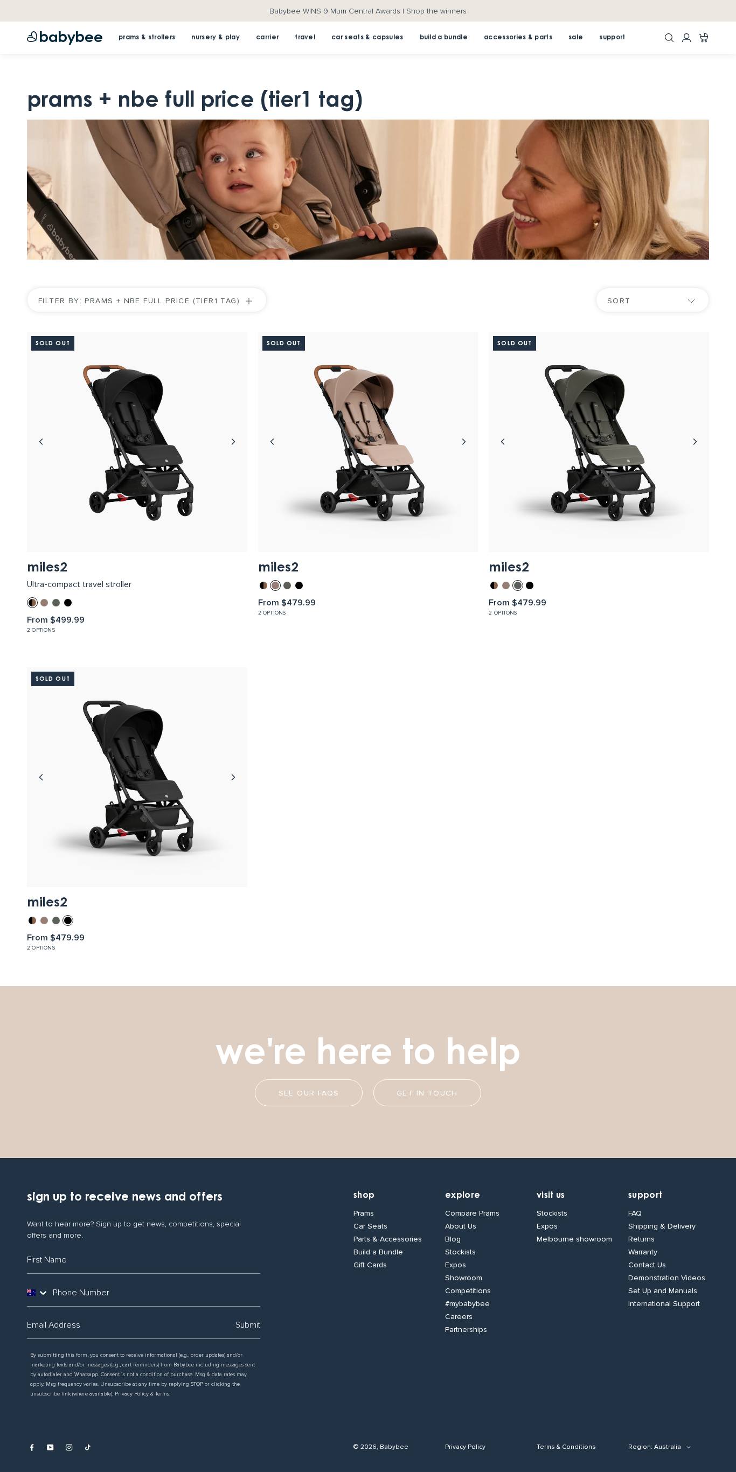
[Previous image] (41, 441)
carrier (267, 37)
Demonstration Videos (666, 1278)
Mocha (44, 602)
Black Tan (32, 602)
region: (640, 1447)
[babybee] (64, 38)
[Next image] (233, 441)
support (612, 37)
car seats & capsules (367, 37)
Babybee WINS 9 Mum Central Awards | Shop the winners (368, 11)
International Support (664, 1304)
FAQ (635, 1213)
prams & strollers (147, 37)
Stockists (460, 1252)
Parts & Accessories (387, 1239)
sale (575, 37)
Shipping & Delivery (662, 1226)
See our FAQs (309, 1093)
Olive (56, 602)
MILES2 (47, 568)
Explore (462, 1195)
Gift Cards (370, 1265)
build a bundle (444, 37)
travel (305, 37)
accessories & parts (518, 37)
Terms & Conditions (566, 1447)
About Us (460, 1226)
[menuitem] (267, 37)
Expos (455, 1265)
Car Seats (370, 1226)
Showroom (463, 1278)
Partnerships (466, 1330)
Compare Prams (472, 1213)
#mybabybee (467, 1304)
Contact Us (647, 1265)
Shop (363, 1195)
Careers (459, 1317)
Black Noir (68, 602)
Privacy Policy (465, 1447)
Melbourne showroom (574, 1239)
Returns (641, 1239)
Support (645, 1195)
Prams (363, 1213)
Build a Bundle (378, 1252)
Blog (453, 1239)
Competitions (468, 1291)
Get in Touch (427, 1093)
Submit (247, 1325)
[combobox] (37, 1292)
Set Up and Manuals (662, 1291)
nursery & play (215, 37)
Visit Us (551, 1195)
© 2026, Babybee (380, 1447)
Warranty (642, 1252)
